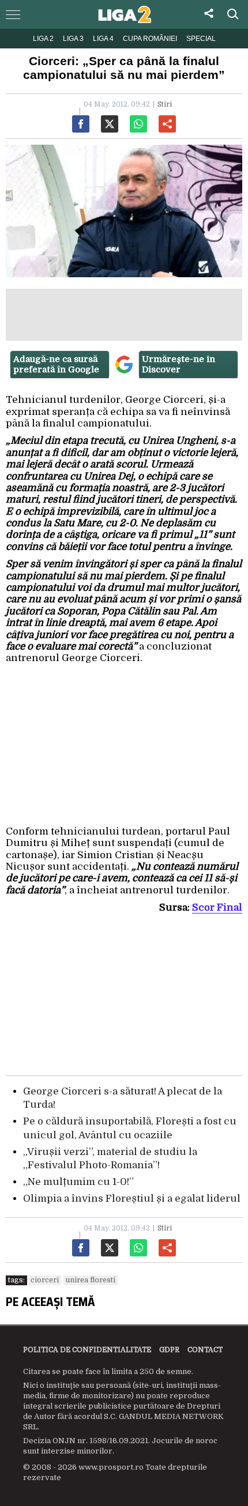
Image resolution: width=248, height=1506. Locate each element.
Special (201, 39)
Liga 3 (73, 39)
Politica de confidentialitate (87, 1350)
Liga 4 (103, 39)
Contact (205, 1350)
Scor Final (217, 907)
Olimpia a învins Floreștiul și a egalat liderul (132, 1198)
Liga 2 (43, 39)
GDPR (169, 1350)
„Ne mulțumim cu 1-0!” (78, 1181)
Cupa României (150, 39)
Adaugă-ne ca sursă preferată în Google (56, 364)
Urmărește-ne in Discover (178, 364)
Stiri (164, 104)
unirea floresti (90, 1280)
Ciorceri (45, 1280)
